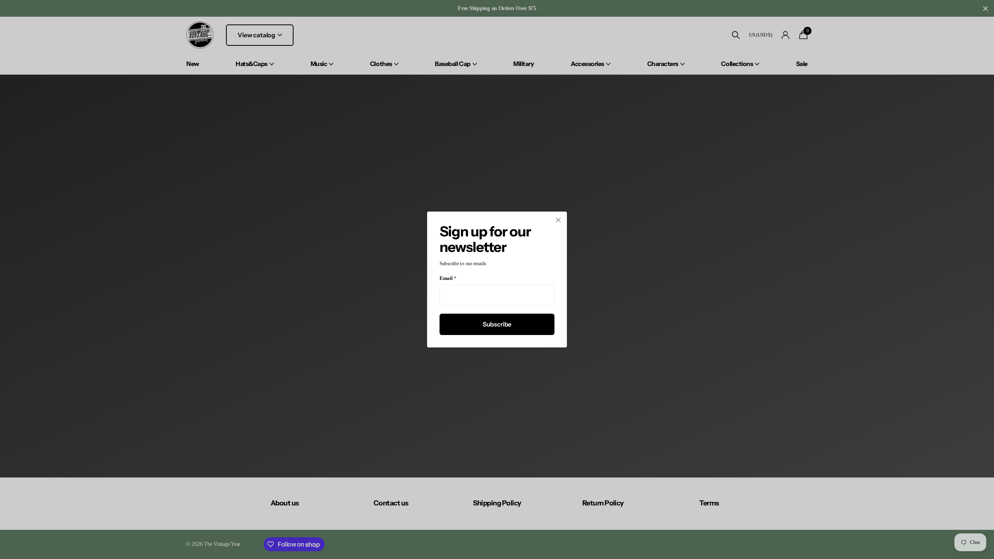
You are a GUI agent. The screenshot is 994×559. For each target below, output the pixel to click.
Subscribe (497, 324)
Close (558, 220)
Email (448, 278)
